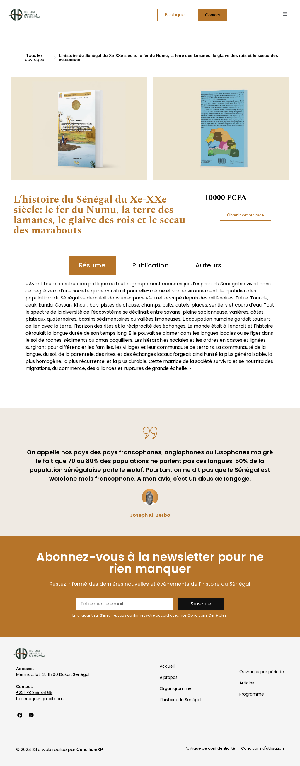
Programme (251, 694)
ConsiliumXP (89, 749)
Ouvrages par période (261, 672)
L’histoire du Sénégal (180, 700)
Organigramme (176, 688)
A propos (169, 677)
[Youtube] (31, 715)
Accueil (167, 666)
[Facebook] (20, 715)
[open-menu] (285, 15)
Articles (246, 683)
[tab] (92, 265)
